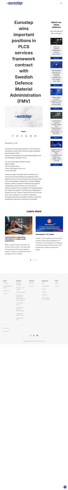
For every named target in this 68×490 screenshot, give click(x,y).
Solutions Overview (18, 284)
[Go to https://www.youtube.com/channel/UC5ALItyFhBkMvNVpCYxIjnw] (37, 335)
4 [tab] (35, 260)
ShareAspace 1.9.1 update (45, 234)
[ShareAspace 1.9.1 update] (49, 224)
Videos (44, 292)
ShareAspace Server (19, 303)
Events (57, 286)
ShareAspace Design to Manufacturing (20, 309)
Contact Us (6, 290)
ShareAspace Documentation (46, 298)
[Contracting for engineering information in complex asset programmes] (18, 225)
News (56, 283)
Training (31, 286)
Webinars (44, 294)
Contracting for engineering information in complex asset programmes (15, 239)
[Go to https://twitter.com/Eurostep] (30, 335)
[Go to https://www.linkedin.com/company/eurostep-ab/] (34, 335)
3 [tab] (34, 260)
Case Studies (45, 286)
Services (31, 283)
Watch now (56, 58)
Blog (43, 283)
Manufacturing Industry (20, 288)
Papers (44, 289)
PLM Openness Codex (7, 286)
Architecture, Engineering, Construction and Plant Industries (20, 297)
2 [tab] (32, 260)
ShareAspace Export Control (20, 314)
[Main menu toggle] (61, 3)
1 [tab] (31, 260)
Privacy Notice (5, 328)
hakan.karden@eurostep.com (15, 168)
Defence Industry (20, 292)
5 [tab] (37, 260)
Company (5, 283)
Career (5, 293)
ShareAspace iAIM (19, 318)
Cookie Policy (5, 331)
